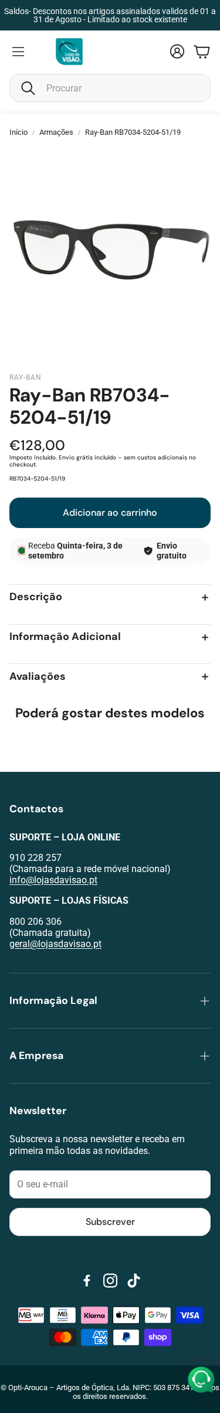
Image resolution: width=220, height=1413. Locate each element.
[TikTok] (134, 1281)
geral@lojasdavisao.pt (55, 943)
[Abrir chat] (201, 1380)
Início (18, 132)
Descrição (35, 597)
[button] (110, 87)
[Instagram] (110, 1281)
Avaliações (37, 676)
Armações (56, 132)
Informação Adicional (65, 637)
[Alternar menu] (18, 51)
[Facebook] (87, 1281)
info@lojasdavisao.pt (53, 880)
